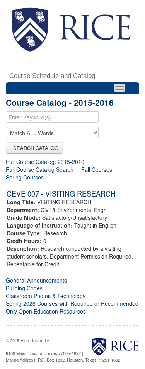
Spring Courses (25, 177)
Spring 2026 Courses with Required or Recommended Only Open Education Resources (72, 307)
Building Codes (24, 288)
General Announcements (36, 280)
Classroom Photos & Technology (45, 296)
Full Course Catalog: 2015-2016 (45, 162)
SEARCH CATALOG (34, 148)
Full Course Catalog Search (39, 169)
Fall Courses (96, 169)
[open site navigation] (119, 88)
